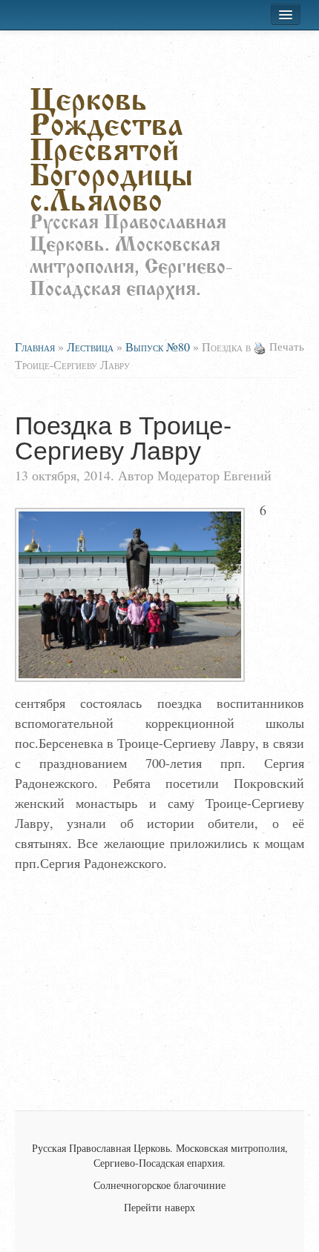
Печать (286, 346)
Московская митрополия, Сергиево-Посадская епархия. (190, 1155)
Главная (35, 346)
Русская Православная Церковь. (102, 1148)
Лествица (90, 346)
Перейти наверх (159, 1207)
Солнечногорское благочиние (159, 1185)
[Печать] (260, 346)
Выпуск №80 (157, 346)
